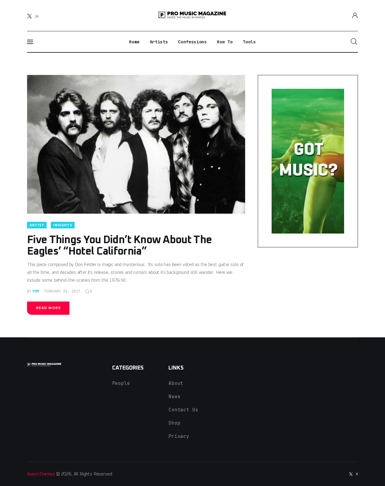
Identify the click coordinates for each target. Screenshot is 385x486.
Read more (48, 308)
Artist (36, 225)
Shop (174, 423)
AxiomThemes (41, 474)
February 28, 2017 (62, 291)
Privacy (178, 436)
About (175, 383)
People (121, 383)
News (174, 396)
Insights (62, 225)
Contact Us (183, 410)
